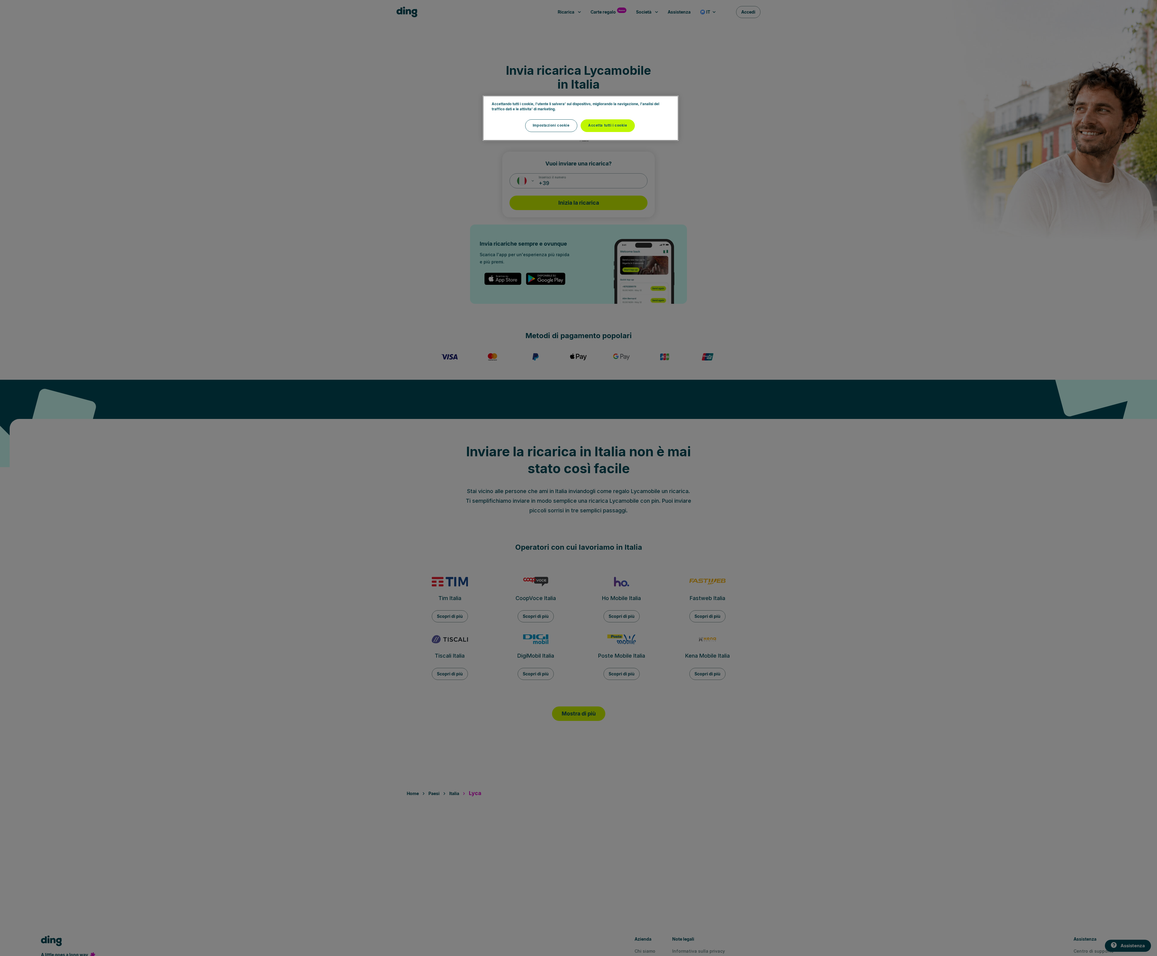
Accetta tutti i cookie (607, 125)
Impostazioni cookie (551, 125)
